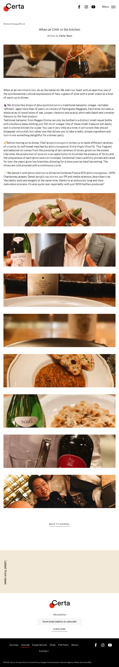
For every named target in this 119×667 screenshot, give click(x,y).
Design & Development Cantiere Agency (57, 662)
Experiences (39, 645)
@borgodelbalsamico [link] (49, 105)
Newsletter (59, 614)
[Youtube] (93, 6)
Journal (25, 645)
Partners (63, 645)
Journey (13, 645)
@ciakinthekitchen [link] (25, 90)
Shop (53, 645)
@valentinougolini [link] (57, 142)
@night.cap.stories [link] (47, 176)
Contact (44, 651)
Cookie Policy (34, 662)
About (74, 645)
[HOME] (13, 8)
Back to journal (59, 524)
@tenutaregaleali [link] (59, 146)
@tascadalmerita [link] (42, 157)
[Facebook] (79, 6)
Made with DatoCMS (82, 662)
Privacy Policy (21, 662)
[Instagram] (86, 6)
